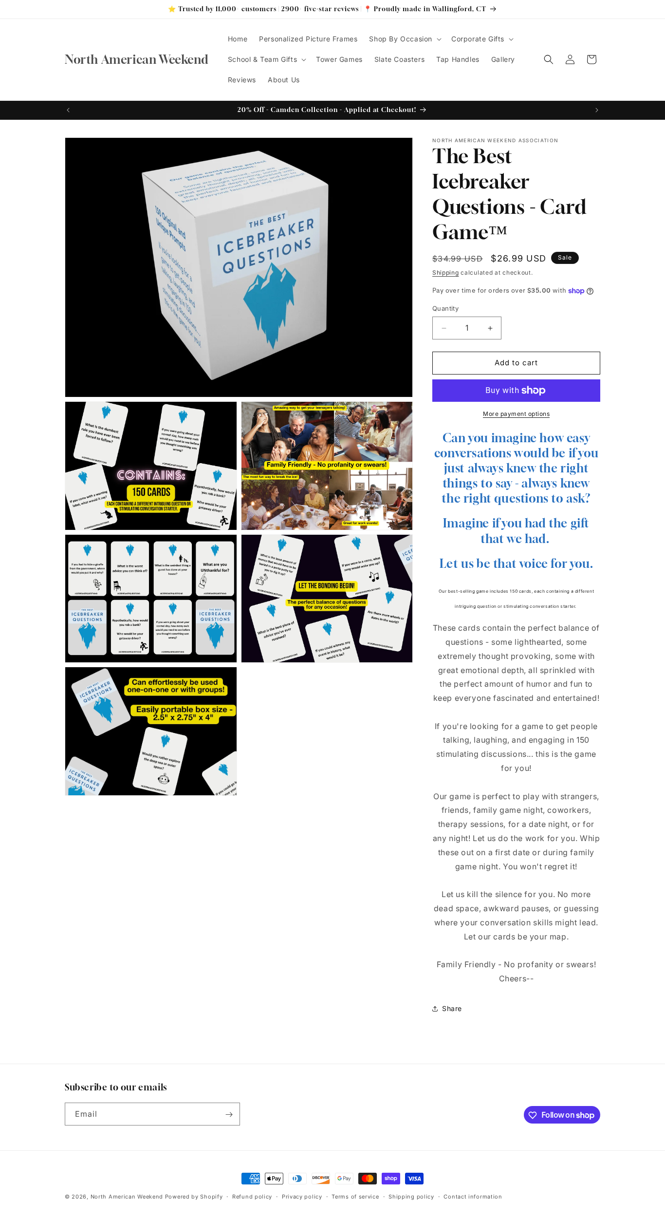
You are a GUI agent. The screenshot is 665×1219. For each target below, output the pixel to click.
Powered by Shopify (194, 1196)
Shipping (445, 272)
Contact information (472, 1196)
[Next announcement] (597, 110)
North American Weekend (127, 1196)
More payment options (516, 413)
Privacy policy (302, 1196)
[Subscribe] (229, 1114)
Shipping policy (411, 1196)
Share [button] (452, 1009)
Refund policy (252, 1196)
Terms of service (355, 1196)
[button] (404, 39)
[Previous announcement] (68, 110)
